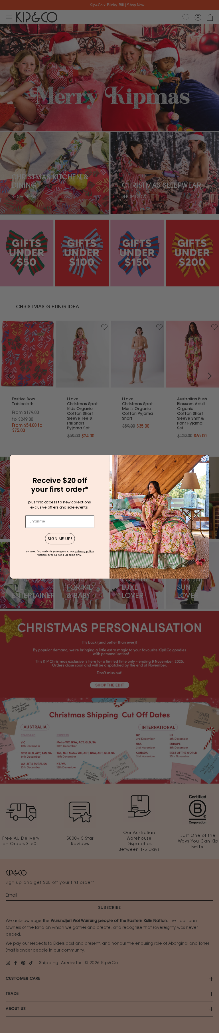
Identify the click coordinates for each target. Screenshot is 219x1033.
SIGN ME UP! (60, 538)
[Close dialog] (204, 459)
